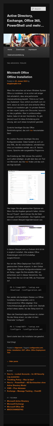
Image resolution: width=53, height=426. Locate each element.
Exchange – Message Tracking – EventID (24, 391)
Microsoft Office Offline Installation (19, 74)
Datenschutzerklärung (16, 55)
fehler (9, 350)
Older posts (12, 361)
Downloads (20, 49)
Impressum (33, 49)
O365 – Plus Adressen (16, 388)
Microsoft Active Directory (18, 401)
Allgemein (18, 347)
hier (31, 130)
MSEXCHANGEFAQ (15, 409)
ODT (23, 350)
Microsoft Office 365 (15, 406)
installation (16, 350)
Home (10, 49)
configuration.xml (36, 347)
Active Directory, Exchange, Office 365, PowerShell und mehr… (25, 20)
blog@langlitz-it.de (14, 83)
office (28, 350)
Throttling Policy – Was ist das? (20, 379)
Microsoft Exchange (15, 403)
